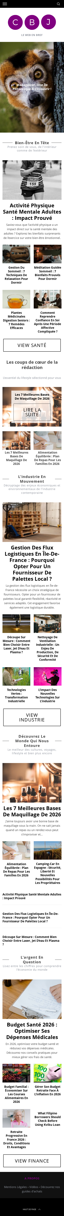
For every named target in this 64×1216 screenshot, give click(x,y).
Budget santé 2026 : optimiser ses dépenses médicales (32, 1024)
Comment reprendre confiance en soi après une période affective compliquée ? (47, 322)
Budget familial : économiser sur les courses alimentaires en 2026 (16, 1087)
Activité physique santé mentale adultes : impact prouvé (32, 211)
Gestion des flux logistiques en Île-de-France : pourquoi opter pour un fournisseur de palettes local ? (32, 557)
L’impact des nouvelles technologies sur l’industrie (47, 689)
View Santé (32, 345)
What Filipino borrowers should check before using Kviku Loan (47, 1112)
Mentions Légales (15, 1181)
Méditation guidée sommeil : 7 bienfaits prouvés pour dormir (47, 273)
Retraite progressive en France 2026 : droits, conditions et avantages (16, 1133)
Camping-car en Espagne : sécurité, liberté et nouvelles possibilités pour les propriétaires (47, 867)
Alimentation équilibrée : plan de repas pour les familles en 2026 (16, 863)
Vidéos (33, 1181)
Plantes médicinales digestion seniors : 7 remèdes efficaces (16, 320)
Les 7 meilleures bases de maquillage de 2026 (32, 805)
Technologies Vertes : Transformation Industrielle (16, 689)
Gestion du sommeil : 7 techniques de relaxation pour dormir (16, 274)
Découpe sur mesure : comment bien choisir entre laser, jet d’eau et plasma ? (16, 638)
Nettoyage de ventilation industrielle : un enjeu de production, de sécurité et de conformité (47, 642)
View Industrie (32, 711)
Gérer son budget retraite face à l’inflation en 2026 (47, 1084)
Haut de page (29, 1203)
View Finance (32, 1154)
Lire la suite (32, 411)
